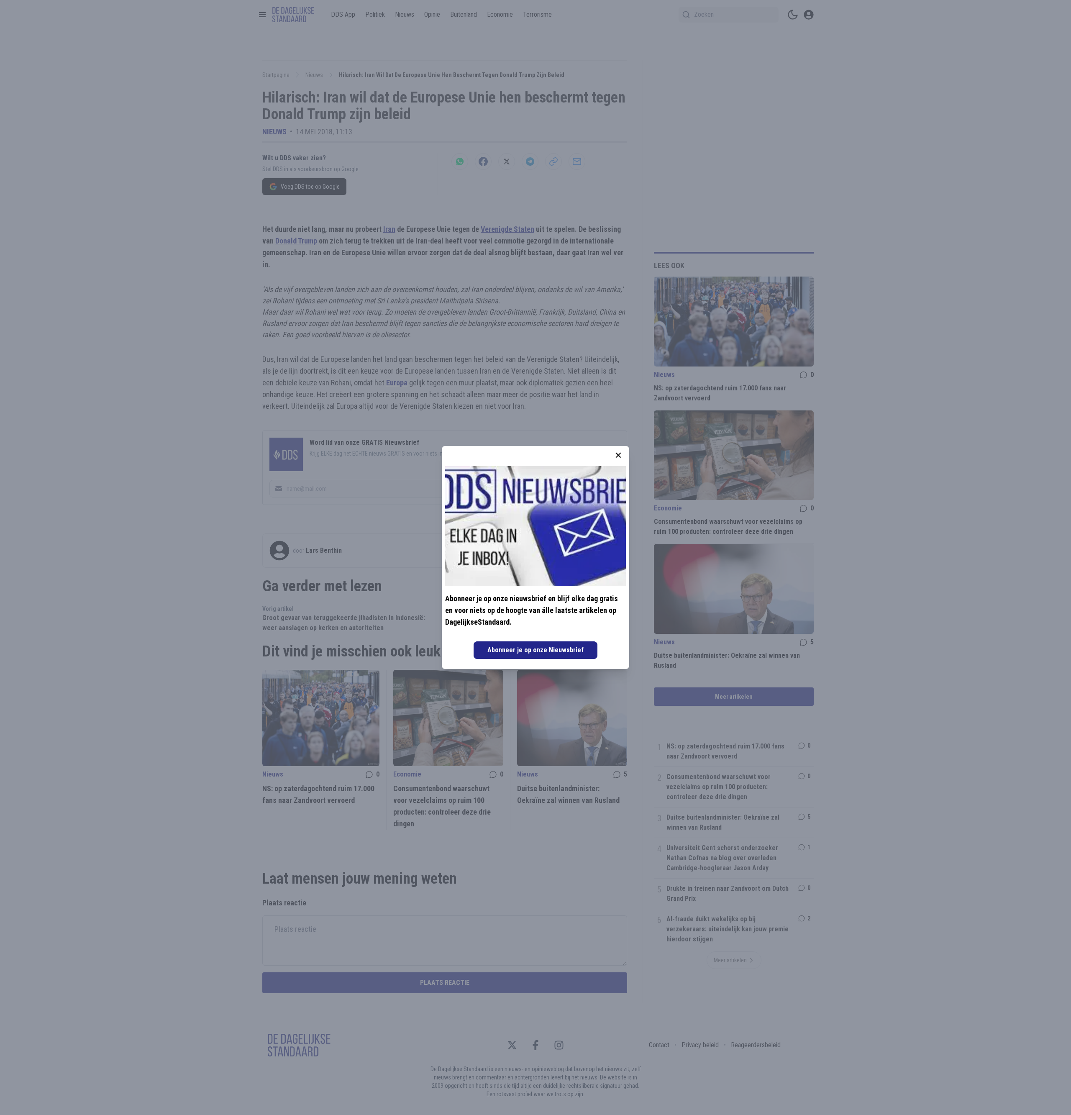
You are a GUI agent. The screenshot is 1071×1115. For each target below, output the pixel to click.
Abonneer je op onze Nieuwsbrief (535, 650)
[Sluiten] (618, 455)
